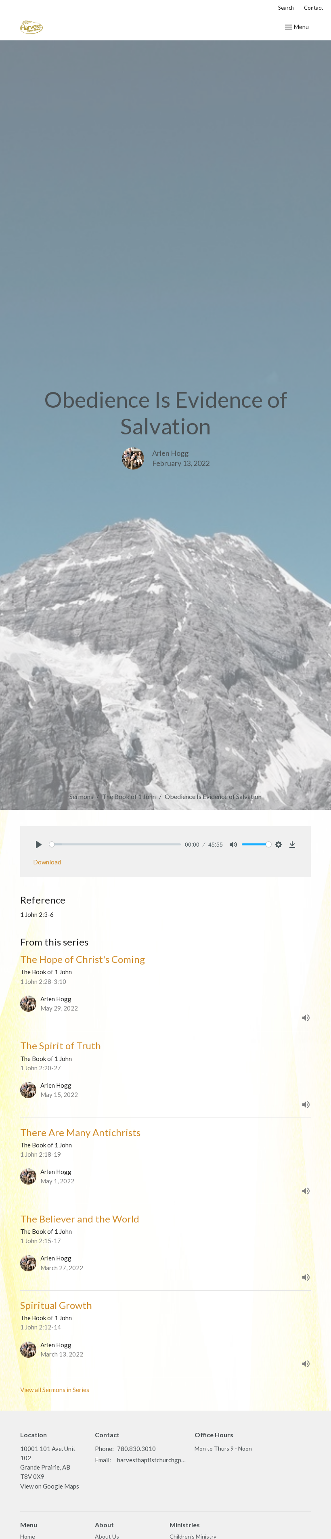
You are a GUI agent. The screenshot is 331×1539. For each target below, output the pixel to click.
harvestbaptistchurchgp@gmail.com (151, 1460)
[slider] (115, 844)
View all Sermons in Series (54, 1389)
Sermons (81, 796)
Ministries (185, 1525)
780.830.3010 (136, 1448)
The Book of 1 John (129, 796)
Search (286, 7)
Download (47, 862)
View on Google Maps (49, 1486)
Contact (313, 7)
